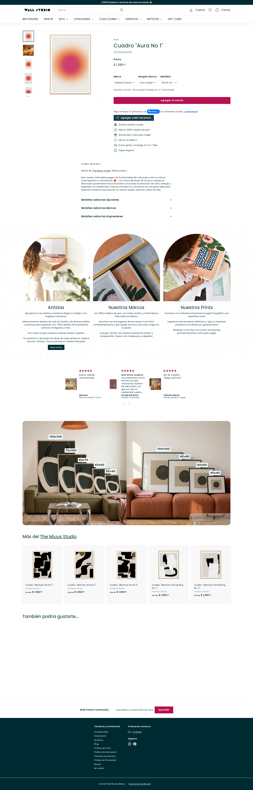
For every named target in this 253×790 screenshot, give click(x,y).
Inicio (116, 39)
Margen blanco (147, 76)
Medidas (165, 76)
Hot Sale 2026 (101, 732)
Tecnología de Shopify (139, 784)
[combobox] (91, 10)
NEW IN (48, 19)
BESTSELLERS (30, 19)
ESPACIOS (132, 19)
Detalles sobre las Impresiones (102, 216)
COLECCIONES (108, 19)
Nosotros (98, 740)
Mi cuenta (99, 768)
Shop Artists (56, 347)
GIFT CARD (174, 19)
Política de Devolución (105, 752)
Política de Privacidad (105, 760)
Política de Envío (102, 748)
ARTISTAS (153, 19)
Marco (117, 76)
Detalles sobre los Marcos (98, 208)
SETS (62, 19)
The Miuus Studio (123, 51)
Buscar (97, 764)
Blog (96, 744)
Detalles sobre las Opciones (100, 200)
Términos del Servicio (105, 756)
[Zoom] (70, 64)
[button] (124, 403)
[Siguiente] (28, 95)
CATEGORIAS (82, 19)
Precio (117, 59)
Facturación (100, 736)
